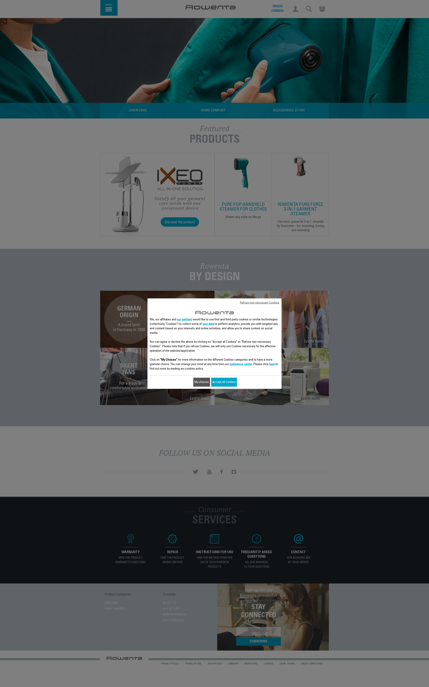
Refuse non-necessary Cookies (259, 302)
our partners (184, 319)
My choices (201, 382)
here (272, 364)
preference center (241, 364)
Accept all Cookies (224, 382)
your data (208, 324)
